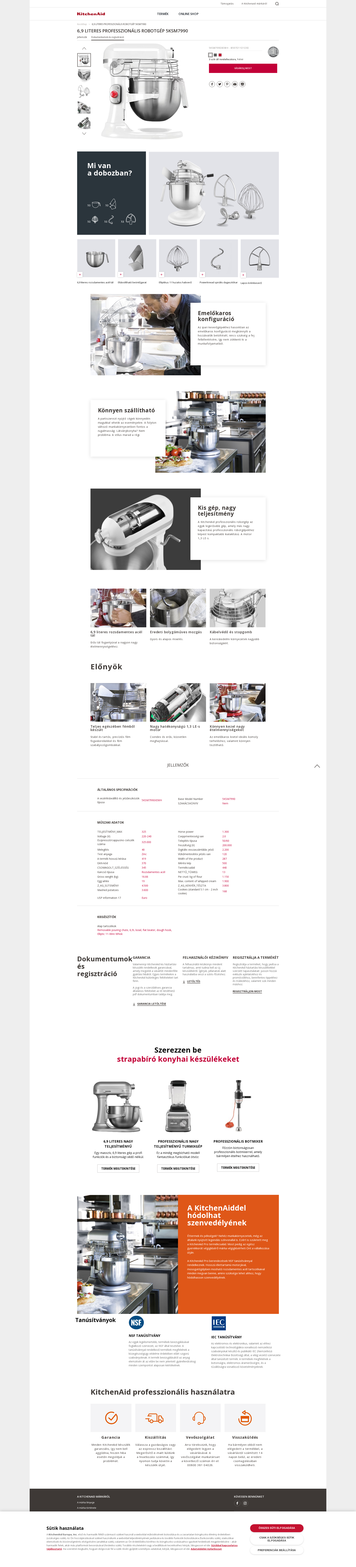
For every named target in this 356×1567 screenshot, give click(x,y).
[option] (84, 60)
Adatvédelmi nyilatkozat (206, 1549)
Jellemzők (82, 37)
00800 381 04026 (200, 1465)
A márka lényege (86, 1502)
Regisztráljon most (247, 991)
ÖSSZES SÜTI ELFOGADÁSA (277, 1528)
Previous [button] (84, 48)
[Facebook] (237, 1503)
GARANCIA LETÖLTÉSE (151, 1003)
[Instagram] (245, 1503)
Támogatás (227, 3)
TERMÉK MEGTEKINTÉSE (118, 1169)
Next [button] (84, 133)
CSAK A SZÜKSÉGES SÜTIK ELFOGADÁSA (276, 1539)
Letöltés (193, 981)
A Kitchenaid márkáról (254, 3)
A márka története (86, 1507)
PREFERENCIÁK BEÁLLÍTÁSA (277, 1550)
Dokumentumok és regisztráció (107, 37)
